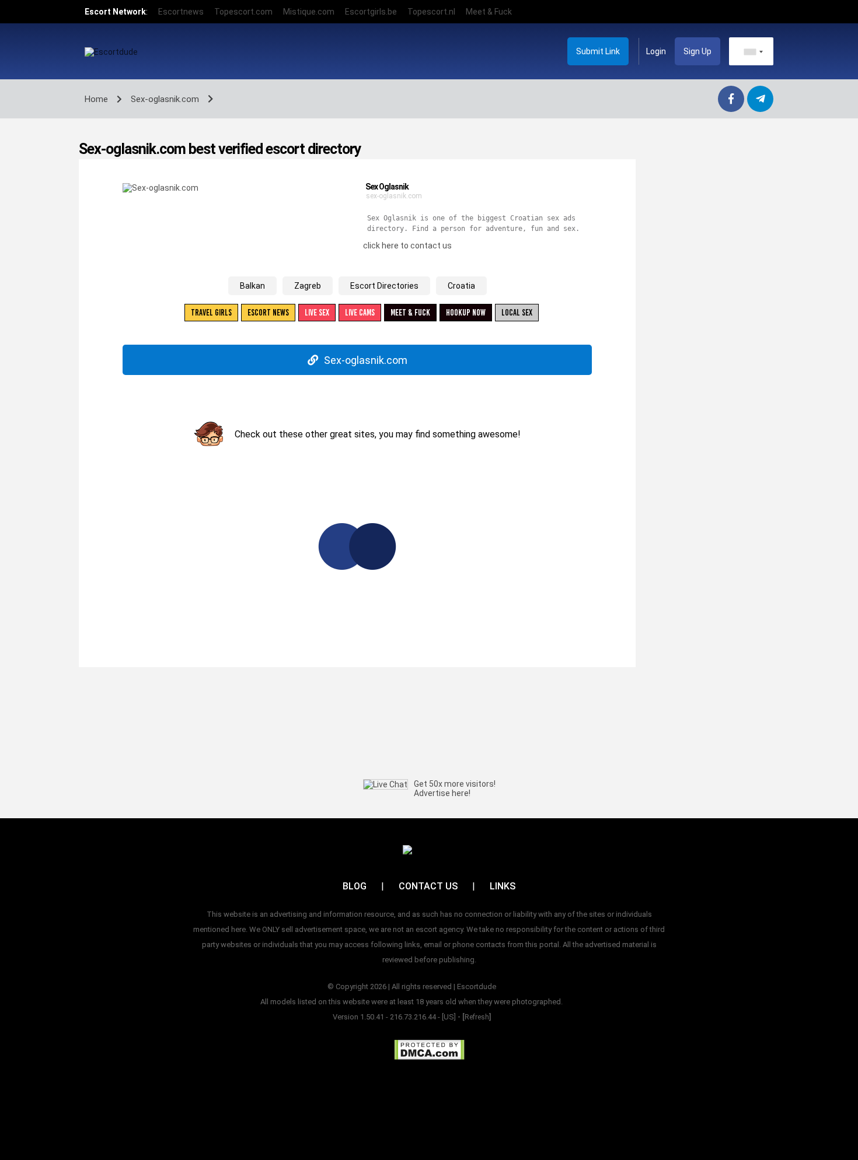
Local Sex (516, 312)
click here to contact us (407, 245)
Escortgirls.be (371, 12)
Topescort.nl (431, 12)
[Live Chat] (385, 784)
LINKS (502, 886)
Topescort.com (243, 12)
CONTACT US (428, 886)
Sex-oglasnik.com (365, 360)
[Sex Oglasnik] (160, 187)
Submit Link (598, 51)
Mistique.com (308, 12)
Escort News (268, 312)
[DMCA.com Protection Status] (429, 1049)
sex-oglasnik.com (394, 196)
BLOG (355, 886)
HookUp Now (466, 312)
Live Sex (317, 312)
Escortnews (181, 12)
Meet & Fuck (489, 12)
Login (656, 51)
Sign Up (697, 51)
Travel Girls (211, 312)
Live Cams (360, 312)
